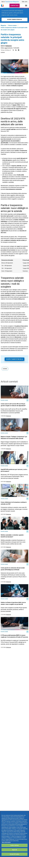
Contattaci (14, 5)
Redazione (8, 46)
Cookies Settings (14, 845)
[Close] (27, 813)
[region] (14, 834)
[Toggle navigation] (26, 6)
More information (6, 842)
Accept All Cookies (14, 854)
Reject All (14, 849)
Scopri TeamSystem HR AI (14, 359)
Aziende (3, 52)
